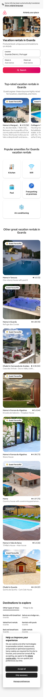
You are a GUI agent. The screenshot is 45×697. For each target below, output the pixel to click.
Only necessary (22, 675)
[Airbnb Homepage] (4, 12)
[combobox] (21, 54)
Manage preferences (21, 681)
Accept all (22, 669)
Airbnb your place (31, 12)
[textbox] (12, 62)
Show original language (14, 5)
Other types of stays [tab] (11, 608)
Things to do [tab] (28, 608)
